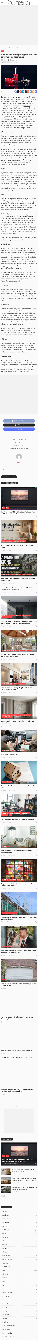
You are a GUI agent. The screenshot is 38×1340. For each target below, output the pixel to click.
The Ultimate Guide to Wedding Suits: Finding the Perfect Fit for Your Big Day (18, 951)
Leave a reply (8, 477)
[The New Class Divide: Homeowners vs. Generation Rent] (19, 772)
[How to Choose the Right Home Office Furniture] (19, 805)
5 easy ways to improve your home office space (18, 442)
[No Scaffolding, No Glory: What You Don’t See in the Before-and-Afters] (19, 903)
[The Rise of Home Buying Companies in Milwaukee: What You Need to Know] (19, 1142)
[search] (35, 2)
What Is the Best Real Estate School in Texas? (16, 1058)
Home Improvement (7, 541)
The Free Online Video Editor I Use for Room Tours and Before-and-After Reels (18, 513)
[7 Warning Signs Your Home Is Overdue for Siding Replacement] (19, 565)
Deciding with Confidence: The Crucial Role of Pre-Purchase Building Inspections (18, 1090)
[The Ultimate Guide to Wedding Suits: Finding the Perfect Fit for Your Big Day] (19, 937)
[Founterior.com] (19, 2)
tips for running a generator (21, 125)
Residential (5, 617)
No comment (12, 517)
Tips (2, 51)
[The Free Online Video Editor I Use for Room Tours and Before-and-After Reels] (19, 498)
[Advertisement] (19, 25)
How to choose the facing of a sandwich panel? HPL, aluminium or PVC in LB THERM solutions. (19, 622)
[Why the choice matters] (19, 741)
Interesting (5, 781)
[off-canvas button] (2, 2)
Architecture (5, 574)
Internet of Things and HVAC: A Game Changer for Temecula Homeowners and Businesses (18, 1223)
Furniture (10, 813)
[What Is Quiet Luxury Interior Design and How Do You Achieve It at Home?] (19, 641)
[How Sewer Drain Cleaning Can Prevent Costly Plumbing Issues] (19, 1003)
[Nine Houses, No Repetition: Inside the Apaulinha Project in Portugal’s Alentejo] (6, 1314)
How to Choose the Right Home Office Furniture (17, 819)
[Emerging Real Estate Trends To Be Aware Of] (19, 1037)
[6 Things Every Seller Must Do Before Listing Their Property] (19, 1175)
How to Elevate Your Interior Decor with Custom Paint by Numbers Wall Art (17, 589)
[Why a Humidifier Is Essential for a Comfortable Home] (19, 531)
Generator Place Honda (9, 233)
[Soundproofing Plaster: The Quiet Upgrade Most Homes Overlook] (19, 707)
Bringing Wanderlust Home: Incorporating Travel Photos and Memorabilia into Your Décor (18, 1123)
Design (4, 650)
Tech (3, 508)
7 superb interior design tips (19, 448)
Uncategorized (21, 541)
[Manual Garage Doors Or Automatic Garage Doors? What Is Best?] (19, 970)
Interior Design (26, 574)
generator (26, 106)
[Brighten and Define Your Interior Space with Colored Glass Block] (19, 870)
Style (18, 880)
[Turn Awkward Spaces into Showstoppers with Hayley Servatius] (19, 837)
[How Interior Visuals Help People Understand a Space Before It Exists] (19, 674)
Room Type (5, 815)
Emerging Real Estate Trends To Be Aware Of (16, 1050)
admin (5, 60)
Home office (17, 813)
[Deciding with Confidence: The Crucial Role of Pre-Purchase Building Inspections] (19, 1075)
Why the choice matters (9, 754)
